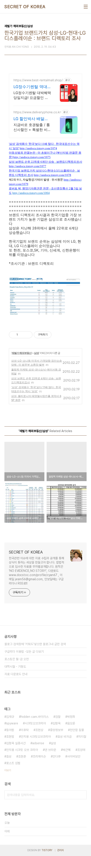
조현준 (22, 756)
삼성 (36, 353)
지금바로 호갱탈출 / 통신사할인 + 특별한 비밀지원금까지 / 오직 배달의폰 (32, 127)
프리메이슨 (39, 756)
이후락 (25, 730)
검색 (82, 795)
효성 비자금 (64, 736)
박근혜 (67, 750)
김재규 (10, 716)
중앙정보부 (56, 730)
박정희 (71, 716)
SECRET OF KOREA (25, 6)
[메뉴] (85, 6)
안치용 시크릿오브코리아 (36, 736)
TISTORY (47, 850)
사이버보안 (73, 756)
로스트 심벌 (13, 763)
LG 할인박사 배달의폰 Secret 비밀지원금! (30, 118)
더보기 (7, 770)
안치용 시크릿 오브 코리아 (22, 750)
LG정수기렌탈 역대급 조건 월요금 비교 (31, 86)
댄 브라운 (50, 750)
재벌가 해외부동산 (22, 353)
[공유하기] (22, 334)
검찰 (58, 716)
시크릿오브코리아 (35, 723)
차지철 (82, 736)
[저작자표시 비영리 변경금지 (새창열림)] (57, 334)
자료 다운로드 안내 (15, 674)
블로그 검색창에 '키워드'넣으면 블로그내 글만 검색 (35, 644)
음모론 (71, 723)
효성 (8, 756)
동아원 (10, 730)
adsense (38, 743)
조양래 (81, 750)
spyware (12, 723)
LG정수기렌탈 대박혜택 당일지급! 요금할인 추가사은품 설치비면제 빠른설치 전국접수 (32, 95)
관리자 (60, 850)
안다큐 (57, 756)
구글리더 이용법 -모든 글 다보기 (24, 651)
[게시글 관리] (27, 334)
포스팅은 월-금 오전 (16, 659)
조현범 (10, 736)
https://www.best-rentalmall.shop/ (38, 80)
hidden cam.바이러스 (35, 716)
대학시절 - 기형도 (15, 666)
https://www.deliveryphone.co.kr (37, 112)
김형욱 (57, 723)
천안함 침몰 (77, 730)
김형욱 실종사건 (16, 743)
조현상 (39, 730)
